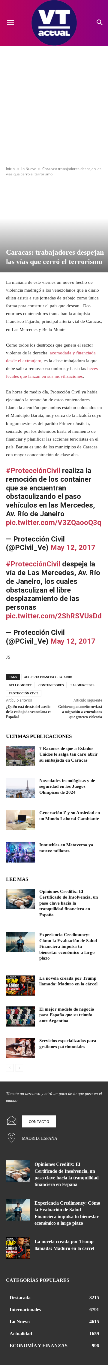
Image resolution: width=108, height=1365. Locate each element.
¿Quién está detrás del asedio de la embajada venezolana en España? (29, 712)
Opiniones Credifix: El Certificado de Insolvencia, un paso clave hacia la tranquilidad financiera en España (68, 903)
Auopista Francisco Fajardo (48, 677)
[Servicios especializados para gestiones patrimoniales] (20, 1048)
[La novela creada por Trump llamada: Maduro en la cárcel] (20, 985)
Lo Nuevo (28, 168)
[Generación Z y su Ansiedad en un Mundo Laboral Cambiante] (20, 820)
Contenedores (51, 685)
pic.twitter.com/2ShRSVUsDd (54, 616)
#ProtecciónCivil (33, 470)
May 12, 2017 (72, 547)
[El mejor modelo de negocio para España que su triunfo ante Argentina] (20, 1016)
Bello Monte (20, 685)
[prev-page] (10, 1068)
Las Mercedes (82, 685)
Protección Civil (24, 693)
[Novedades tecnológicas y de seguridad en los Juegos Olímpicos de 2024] (20, 788)
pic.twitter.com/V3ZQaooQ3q (53, 522)
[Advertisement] (54, 103)
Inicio (10, 168)
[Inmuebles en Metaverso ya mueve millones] (20, 852)
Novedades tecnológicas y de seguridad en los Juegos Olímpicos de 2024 (67, 786)
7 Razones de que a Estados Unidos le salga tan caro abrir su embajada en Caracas (68, 754)
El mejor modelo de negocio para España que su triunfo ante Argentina (66, 1015)
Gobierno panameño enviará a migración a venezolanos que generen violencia (80, 712)
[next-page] (19, 1068)
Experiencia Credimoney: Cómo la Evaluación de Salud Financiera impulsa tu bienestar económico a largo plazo (68, 946)
